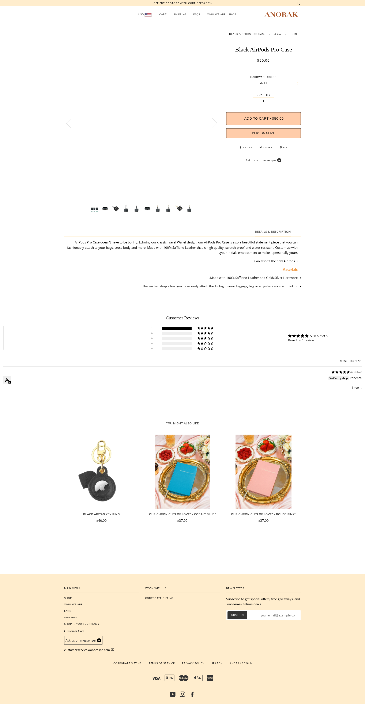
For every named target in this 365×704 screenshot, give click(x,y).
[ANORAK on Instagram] (182, 695)
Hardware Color (263, 77)
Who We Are (216, 14)
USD (141, 14)
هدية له (277, 33)
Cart (163, 14)
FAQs (196, 14)
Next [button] (212, 123)
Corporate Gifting (159, 598)
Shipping (180, 14)
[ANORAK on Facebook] (192, 695)
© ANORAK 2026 (241, 663)
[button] (205, 328)
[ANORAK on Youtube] (173, 695)
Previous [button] (71, 123)
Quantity (263, 94)
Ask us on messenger (261, 160)
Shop (232, 14)
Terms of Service (162, 663)
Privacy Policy (193, 663)
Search (217, 663)
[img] (341, 372)
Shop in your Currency (81, 623)
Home (294, 33)
